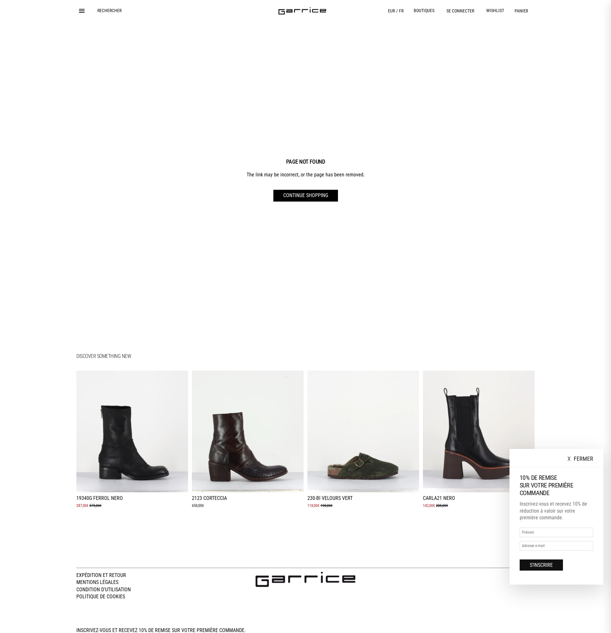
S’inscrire (541, 565)
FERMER (580, 459)
